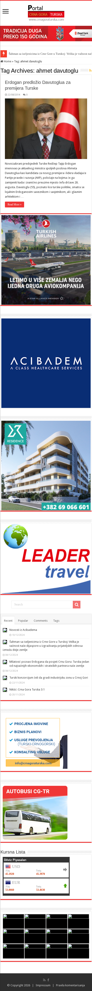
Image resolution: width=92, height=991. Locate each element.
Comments (41, 620)
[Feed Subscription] (90, 70)
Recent (8, 620)
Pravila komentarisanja (70, 985)
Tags (56, 620)
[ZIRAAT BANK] (46, 33)
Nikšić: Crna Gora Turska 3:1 (27, 689)
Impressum (43, 985)
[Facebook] (48, 980)
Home (7, 61)
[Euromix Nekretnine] (46, 465)
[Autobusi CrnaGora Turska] (35, 812)
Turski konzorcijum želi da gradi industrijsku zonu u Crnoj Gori (48, 677)
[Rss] (44, 980)
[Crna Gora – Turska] (46, 12)
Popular (23, 620)
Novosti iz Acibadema (23, 630)
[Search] (76, 604)
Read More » (14, 204)
